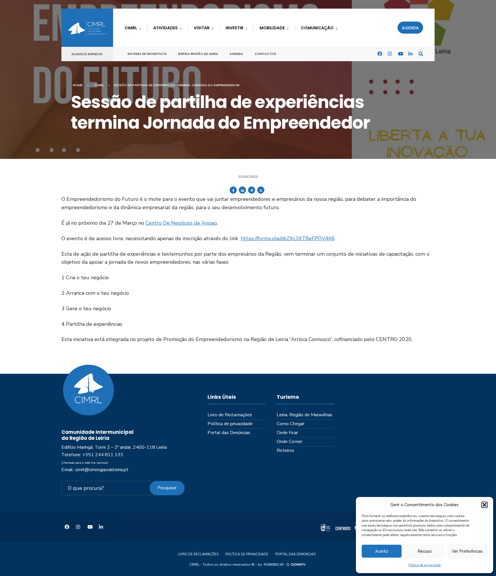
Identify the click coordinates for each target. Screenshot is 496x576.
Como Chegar (290, 424)
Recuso (425, 551)
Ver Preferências (467, 551)
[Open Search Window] (421, 54)
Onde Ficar (287, 432)
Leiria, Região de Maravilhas (304, 415)
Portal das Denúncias (229, 432)
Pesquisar (167, 488)
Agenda (410, 28)
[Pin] (251, 192)
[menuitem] (136, 26)
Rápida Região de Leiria (198, 53)
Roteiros (285, 450)
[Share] (233, 192)
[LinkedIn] (410, 54)
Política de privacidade (424, 565)
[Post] (260, 192)
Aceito (381, 551)
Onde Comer (289, 441)
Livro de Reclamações (230, 415)
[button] (484, 505)
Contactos (265, 53)
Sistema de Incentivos (147, 53)
